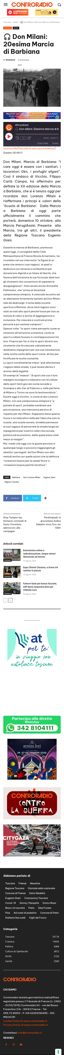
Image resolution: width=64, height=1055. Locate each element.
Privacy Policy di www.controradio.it (25, 1024)
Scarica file (10, 148)
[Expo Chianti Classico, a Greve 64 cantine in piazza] (12, 572)
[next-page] (11, 600)
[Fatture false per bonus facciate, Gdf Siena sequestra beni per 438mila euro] (12, 588)
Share (55, 143)
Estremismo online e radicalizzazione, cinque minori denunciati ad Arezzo (39, 553)
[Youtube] (21, 1044)
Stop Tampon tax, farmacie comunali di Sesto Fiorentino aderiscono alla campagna (14, 524)
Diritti (16, 28)
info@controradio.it (30, 1032)
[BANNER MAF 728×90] (32, 118)
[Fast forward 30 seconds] (29, 138)
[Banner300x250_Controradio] (32, 712)
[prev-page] (5, 600)
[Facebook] (6, 1044)
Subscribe (42, 143)
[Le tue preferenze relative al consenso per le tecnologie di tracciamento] (58, 1052)
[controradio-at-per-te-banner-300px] (32, 668)
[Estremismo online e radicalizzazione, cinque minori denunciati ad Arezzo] (12, 555)
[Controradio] (32, 4)
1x (23, 138)
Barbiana (16, 477)
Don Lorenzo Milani (31, 477)
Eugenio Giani (49, 477)
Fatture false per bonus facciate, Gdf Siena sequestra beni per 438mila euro (40, 586)
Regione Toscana (12, 482)
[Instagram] (13, 1044)
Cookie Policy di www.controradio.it (25, 1020)
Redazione (10, 60)
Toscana (7, 28)
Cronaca (7, 560)
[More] (45, 498)
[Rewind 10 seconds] (17, 138)
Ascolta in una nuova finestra (36, 148)
